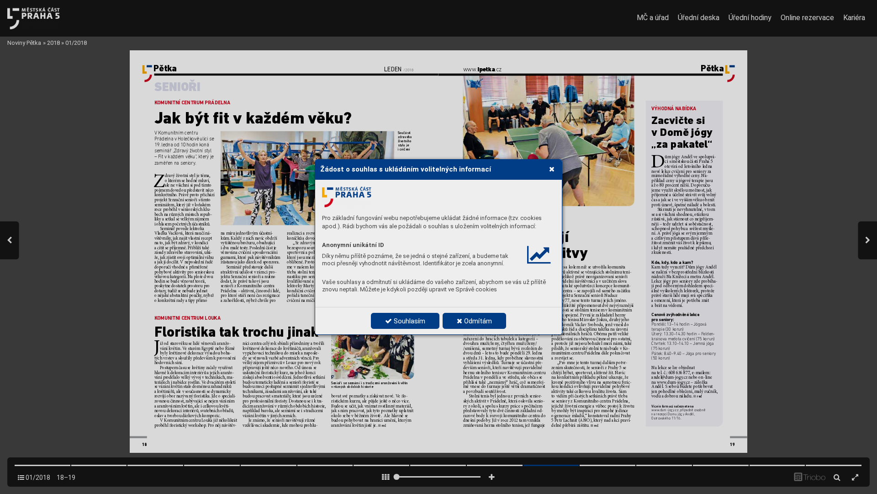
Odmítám (477, 321)
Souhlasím (408, 321)
